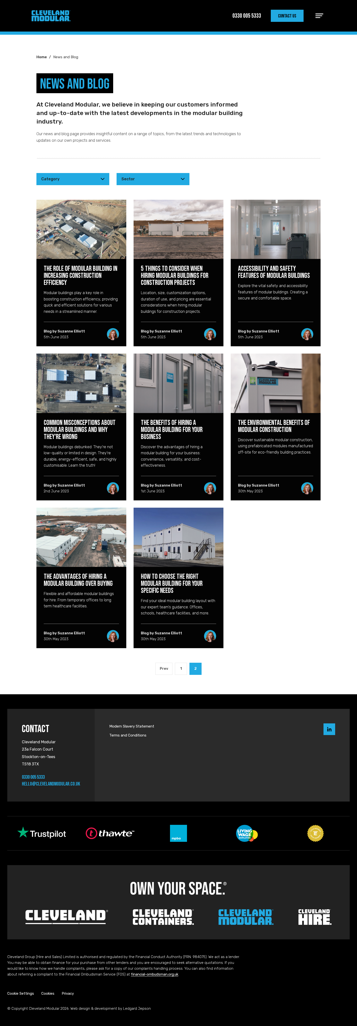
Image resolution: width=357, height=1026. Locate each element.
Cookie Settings (20, 993)
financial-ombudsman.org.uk (154, 974)
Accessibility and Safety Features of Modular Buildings (274, 272)
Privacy (68, 993)
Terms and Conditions (127, 735)
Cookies (47, 993)
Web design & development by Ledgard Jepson (110, 1008)
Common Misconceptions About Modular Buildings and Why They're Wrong (80, 429)
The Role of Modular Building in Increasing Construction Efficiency (80, 275)
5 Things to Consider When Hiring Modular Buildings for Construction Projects (174, 275)
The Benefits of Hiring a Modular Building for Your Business (172, 429)
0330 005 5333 (33, 777)
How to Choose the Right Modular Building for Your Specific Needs (172, 583)
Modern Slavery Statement (131, 726)
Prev (164, 668)
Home (41, 57)
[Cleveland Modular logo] (51, 15)
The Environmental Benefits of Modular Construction (274, 426)
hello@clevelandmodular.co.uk (51, 783)
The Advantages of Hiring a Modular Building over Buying (78, 579)
